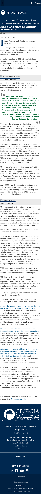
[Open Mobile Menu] (2, 3)
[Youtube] (22, 471)
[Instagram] (27, 471)
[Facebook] (16, 471)
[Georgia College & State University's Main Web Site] (20, 420)
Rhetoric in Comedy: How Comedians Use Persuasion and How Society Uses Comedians (19, 330)
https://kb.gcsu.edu (18, 399)
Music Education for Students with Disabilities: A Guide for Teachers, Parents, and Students (20, 307)
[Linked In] (12, 471)
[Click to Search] (31, 3)
